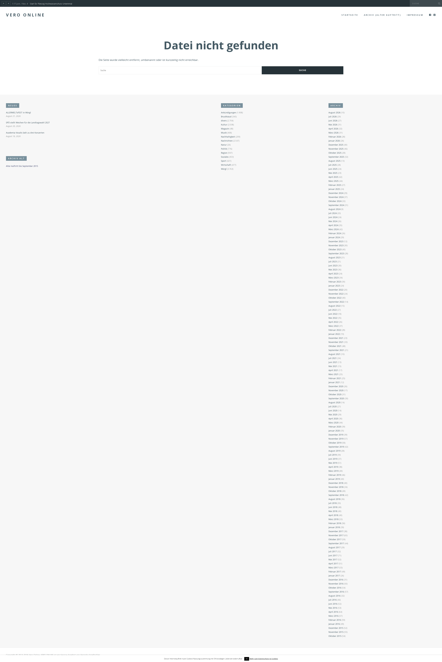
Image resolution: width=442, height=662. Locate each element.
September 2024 (336, 205)
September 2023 (336, 253)
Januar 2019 (334, 479)
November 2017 (336, 535)
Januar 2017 (334, 575)
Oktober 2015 (335, 636)
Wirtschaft (226, 164)
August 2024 (334, 209)
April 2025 (333, 177)
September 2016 (336, 591)
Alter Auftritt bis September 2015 (22, 166)
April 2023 (333, 273)
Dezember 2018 (336, 483)
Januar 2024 (334, 237)
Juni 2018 (333, 507)
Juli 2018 (333, 503)
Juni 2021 (333, 362)
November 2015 (336, 632)
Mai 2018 (333, 511)
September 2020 (336, 398)
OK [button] (247, 659)
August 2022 (334, 305)
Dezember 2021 (336, 338)
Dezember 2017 (336, 531)
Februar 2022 (335, 330)
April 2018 (333, 515)
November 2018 (336, 487)
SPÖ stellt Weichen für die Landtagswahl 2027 (28, 122)
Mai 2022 (333, 318)
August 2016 (334, 595)
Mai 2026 (333, 124)
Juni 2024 (333, 217)
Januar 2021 (334, 382)
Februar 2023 (335, 281)
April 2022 (333, 322)
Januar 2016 (334, 624)
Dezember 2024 (336, 193)
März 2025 (334, 181)
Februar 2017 (335, 571)
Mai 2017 (333, 559)
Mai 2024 (333, 221)
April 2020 (333, 418)
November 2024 (336, 197)
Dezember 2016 (336, 579)
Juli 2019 (333, 454)
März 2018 (334, 519)
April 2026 (333, 128)
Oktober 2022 (335, 297)
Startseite (350, 15)
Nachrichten (227, 140)
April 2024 (333, 225)
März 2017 (334, 567)
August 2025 (334, 160)
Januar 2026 (334, 140)
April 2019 (333, 466)
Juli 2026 (333, 116)
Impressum (415, 15)
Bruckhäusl (226, 116)
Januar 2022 (334, 334)
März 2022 (334, 326)
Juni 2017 (333, 555)
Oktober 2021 (335, 346)
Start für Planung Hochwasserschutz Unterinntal (51, 3)
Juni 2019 (333, 458)
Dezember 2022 (336, 289)
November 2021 (336, 342)
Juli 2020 (333, 406)
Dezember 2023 (336, 241)
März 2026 (334, 132)
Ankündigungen (228, 112)
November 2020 (336, 390)
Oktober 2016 (335, 587)
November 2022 (336, 293)
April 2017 (333, 563)
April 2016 (333, 611)
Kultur (224, 124)
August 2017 (334, 547)
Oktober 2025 (335, 152)
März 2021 (334, 374)
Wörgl (224, 169)
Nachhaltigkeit (228, 136)
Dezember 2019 (336, 434)
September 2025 (336, 156)
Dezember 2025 (336, 144)
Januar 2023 (334, 285)
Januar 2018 (334, 527)
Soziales (224, 156)
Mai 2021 (333, 366)
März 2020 (334, 422)
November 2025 (336, 148)
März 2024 (334, 229)
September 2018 (336, 495)
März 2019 (334, 471)
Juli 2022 (333, 309)
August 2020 (334, 402)
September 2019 (336, 446)
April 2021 (333, 370)
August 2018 (334, 499)
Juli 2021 (333, 358)
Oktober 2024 (335, 201)
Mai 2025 (333, 173)
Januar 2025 (334, 189)
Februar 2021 (335, 378)
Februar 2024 (335, 233)
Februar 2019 (335, 475)
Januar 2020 (334, 430)
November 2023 (336, 245)
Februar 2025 (335, 185)
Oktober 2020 (335, 394)
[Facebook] (430, 15)
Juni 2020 (333, 410)
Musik (224, 132)
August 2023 (334, 257)
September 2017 (336, 543)
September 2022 (336, 301)
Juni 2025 (333, 169)
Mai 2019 (333, 462)
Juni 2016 (333, 603)
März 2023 (334, 277)
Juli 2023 (333, 261)
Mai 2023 (333, 269)
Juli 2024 (333, 213)
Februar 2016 (335, 620)
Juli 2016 (333, 599)
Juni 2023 (333, 265)
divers (224, 120)
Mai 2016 (333, 607)
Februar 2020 (335, 426)
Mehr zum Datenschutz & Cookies (264, 659)
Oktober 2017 (335, 539)
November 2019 (336, 438)
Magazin (225, 128)
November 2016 (336, 583)
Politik (224, 148)
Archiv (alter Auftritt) (382, 15)
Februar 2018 (335, 523)
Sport (223, 160)
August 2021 (334, 354)
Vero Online (25, 15)
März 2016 (334, 615)
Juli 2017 (333, 551)
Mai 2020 (333, 414)
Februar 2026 (335, 136)
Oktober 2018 (335, 491)
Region (224, 152)
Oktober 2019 (335, 442)
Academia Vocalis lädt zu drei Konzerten (25, 132)
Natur (224, 144)
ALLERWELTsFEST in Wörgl (18, 112)
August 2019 (334, 450)
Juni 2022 (333, 313)
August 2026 (334, 112)
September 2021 (336, 350)
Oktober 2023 (335, 249)
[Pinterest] (434, 15)
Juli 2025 (333, 164)
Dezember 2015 (336, 628)
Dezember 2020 (336, 386)
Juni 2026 (333, 120)
